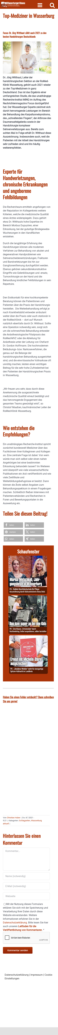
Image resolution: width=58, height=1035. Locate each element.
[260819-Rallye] (27, 597)
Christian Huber (13, 817)
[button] (13, 525)
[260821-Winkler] (28, 637)
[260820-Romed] (27, 557)
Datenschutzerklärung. (15, 922)
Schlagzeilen (24, 820)
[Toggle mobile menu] (40, 5)
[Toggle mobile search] (52, 5)
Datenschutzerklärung (17, 974)
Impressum (36, 974)
